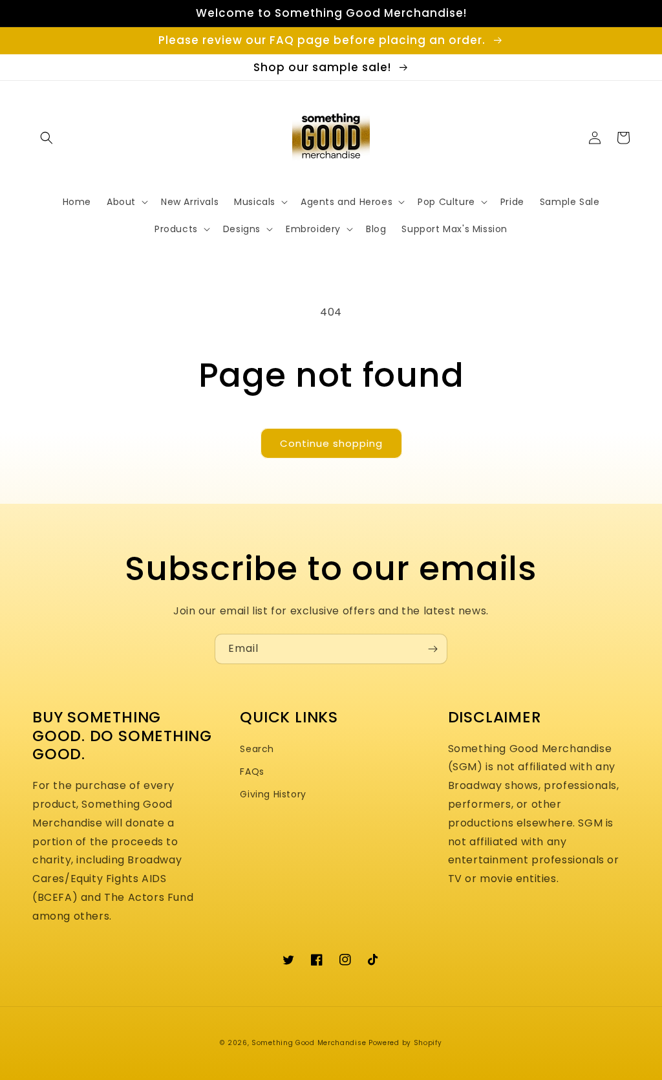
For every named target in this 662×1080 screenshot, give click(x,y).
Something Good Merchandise (308, 1043)
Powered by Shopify (405, 1043)
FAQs (252, 771)
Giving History (273, 794)
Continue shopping (331, 443)
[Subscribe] (432, 649)
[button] (46, 138)
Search (257, 748)
